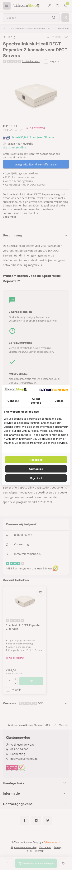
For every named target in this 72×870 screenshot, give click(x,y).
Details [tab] (59, 400)
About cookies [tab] (36, 400)
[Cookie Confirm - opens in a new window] (53, 390)
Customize (36, 468)
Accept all (36, 459)
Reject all (36, 478)
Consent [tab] (13, 400)
